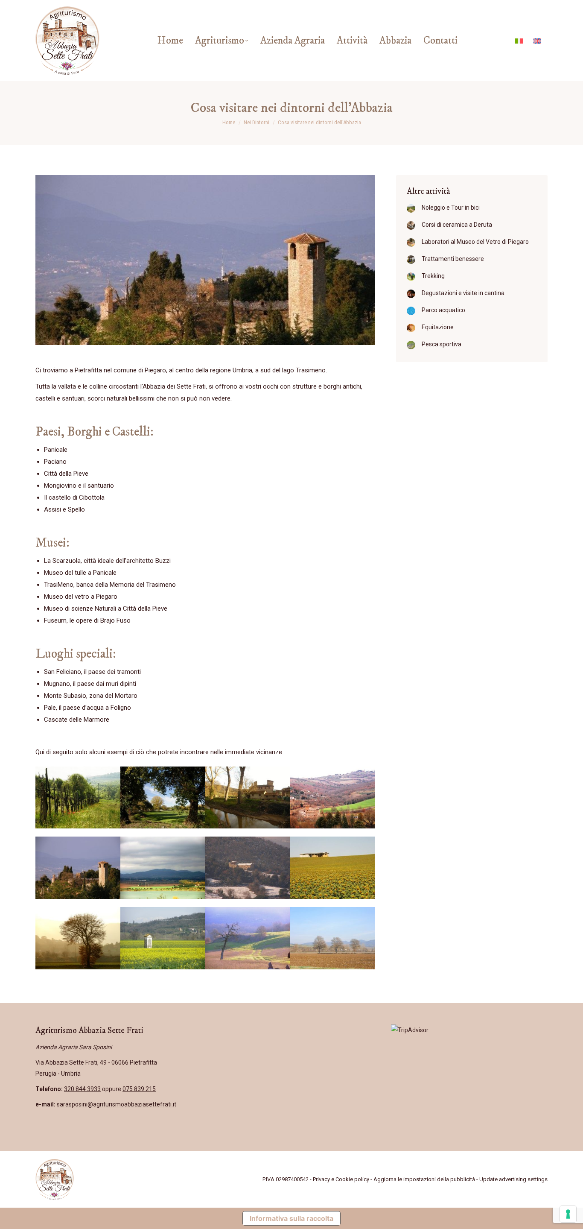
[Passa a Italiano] (520, 41)
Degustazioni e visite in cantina (463, 293)
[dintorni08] (332, 868)
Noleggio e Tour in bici (451, 207)
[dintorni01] (77, 798)
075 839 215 (139, 1089)
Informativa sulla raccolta (291, 1218)
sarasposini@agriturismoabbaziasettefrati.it (116, 1104)
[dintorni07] (247, 868)
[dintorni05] (77, 868)
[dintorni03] (247, 798)
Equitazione (438, 327)
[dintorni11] (247, 938)
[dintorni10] (162, 938)
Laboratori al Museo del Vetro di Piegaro (475, 241)
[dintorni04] (332, 798)
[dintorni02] (162, 798)
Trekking (433, 275)
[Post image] (411, 208)
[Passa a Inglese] (538, 41)
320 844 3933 (82, 1089)
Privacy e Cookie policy (341, 1179)
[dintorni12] (332, 938)
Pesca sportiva (441, 344)
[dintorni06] (162, 868)
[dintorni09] (77, 938)
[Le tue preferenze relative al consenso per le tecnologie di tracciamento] (568, 1214)
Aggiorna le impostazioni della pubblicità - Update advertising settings (460, 1179)
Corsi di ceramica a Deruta (457, 224)
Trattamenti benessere (453, 258)
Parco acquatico (443, 310)
